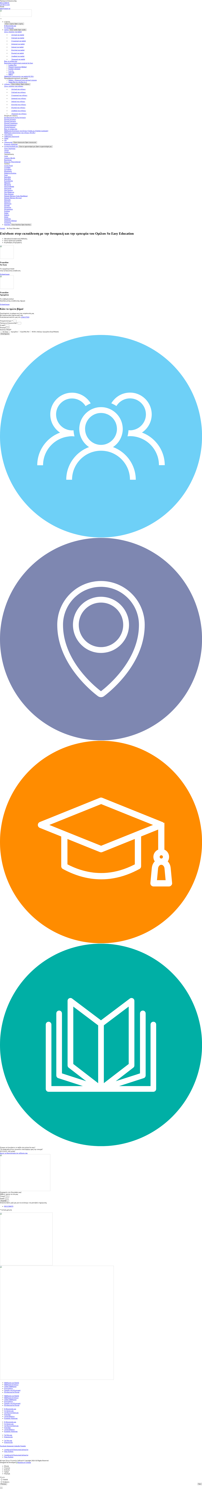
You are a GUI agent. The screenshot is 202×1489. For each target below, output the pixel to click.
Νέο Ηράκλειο (9, 192)
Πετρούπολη (8, 209)
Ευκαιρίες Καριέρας (11, 144)
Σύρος (6, 217)
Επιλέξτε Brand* (5, 330)
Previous (3, 1484)
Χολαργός (7, 222)
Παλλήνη (7, 202)
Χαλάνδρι (7, 219)
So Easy (5, 332)
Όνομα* (3, 1196)
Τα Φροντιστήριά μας (11, 1413)
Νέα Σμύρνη (8, 190)
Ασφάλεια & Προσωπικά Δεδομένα (16, 1450)
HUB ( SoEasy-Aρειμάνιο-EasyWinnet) (45, 332)
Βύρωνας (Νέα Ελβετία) (12, 162)
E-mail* (3, 325)
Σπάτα (6, 213)
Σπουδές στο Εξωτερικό (12, 1390)
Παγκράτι (7, 200)
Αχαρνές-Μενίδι (9, 158)
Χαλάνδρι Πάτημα (10, 221)
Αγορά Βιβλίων (9, 1416)
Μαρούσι (7, 183)
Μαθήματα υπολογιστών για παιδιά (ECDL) (19, 76)
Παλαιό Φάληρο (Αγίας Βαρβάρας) (16, 196)
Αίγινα (6, 150)
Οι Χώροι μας (9, 28)
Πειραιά (7, 205)
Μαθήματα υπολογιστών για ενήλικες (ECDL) (19, 133)
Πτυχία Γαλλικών (10, 121)
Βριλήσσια (7, 160)
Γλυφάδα (7, 167)
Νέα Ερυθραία (9, 186)
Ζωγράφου (7, 169)
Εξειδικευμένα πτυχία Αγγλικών (15, 117)
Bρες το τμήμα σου (10, 61)
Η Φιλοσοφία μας (10, 26)
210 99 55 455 (5, 5)
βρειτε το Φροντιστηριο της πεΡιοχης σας (14, 1153)
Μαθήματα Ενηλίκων (11, 1385)
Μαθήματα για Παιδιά (11, 1383)
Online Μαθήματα (10, 1386)
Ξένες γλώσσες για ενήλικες (13, 86)
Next (199, 1484)
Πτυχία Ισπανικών (10, 125)
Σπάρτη (6, 215)
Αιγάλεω (7, 152)
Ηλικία (2, 1477)
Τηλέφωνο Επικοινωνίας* (9, 323)
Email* (2, 1198)
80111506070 (4, 3)
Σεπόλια (7, 211)
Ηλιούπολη (8, 171)
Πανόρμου (7, 203)
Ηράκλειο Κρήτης (10, 173)
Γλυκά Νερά (8, 166)
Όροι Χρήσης (8, 1451)
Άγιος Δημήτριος (9, 148)
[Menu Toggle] (1, 18)
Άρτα (6, 156)
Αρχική (2, 228)
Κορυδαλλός (8, 181)
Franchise (7, 1414)
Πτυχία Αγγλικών (10, 119)
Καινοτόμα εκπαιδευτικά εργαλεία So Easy (18, 63)
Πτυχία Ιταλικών (9, 127)
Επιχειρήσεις (8, 1388)
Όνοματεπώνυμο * (6, 321)
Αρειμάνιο (14, 332)
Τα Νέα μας (8, 1435)
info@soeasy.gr (5, 8)
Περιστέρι (7, 207)
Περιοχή (3, 327)
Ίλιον (6, 175)
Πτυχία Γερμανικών (11, 123)
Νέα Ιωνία (7, 188)
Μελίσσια (7, 185)
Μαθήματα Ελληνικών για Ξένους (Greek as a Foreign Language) (26, 131)
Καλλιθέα (7, 177)
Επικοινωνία (8, 1437)
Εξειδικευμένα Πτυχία (11, 1392)
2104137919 (25, 317)
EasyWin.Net (24, 332)
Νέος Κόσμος (9, 194)
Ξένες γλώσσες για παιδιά (13, 32)
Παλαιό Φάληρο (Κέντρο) (13, 198)
